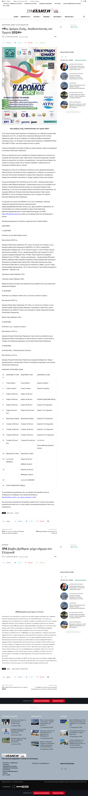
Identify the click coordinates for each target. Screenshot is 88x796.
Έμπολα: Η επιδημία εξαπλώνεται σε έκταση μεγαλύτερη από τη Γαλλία (76, 77)
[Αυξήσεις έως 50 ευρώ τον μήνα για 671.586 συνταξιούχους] (6, 722)
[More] (48, 521)
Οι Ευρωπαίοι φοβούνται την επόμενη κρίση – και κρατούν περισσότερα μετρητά (77, 67)
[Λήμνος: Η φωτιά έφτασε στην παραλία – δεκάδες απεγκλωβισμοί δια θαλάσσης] (64, 86)
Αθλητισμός (6, 25)
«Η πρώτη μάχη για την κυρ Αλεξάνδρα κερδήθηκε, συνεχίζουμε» (18, 731)
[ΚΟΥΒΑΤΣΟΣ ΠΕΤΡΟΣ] (3, 37)
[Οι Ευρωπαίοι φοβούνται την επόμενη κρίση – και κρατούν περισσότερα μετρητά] (64, 67)
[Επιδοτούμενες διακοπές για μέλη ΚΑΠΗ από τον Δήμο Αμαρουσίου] (64, 733)
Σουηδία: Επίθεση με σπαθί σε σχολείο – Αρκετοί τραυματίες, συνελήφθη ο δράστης (77, 96)
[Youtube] (85, 1)
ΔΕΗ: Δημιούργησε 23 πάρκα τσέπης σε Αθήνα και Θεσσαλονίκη (18, 740)
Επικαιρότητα (72, 83)
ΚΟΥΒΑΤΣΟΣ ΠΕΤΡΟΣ (12, 36)
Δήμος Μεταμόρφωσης (75, 102)
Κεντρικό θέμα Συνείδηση (76, 64)
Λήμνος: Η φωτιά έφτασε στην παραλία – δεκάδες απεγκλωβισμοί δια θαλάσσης (77, 86)
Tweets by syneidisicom (40, 763)
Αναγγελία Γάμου (58, 793)
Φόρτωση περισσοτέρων (72, 112)
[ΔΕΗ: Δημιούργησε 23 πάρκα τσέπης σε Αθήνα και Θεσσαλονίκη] (6, 740)
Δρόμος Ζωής (10, 513)
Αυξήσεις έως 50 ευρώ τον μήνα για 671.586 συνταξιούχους (18, 721)
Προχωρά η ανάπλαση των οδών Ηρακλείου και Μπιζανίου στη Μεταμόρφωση (77, 105)
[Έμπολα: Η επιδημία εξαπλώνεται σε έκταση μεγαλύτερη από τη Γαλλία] (64, 76)
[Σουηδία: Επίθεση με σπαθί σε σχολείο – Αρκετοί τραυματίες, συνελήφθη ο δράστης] (64, 95)
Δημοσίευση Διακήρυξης (41, 793)
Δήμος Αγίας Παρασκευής (20, 25)
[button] (84, 17)
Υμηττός (17, 513)
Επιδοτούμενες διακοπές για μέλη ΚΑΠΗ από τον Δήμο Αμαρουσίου (77, 732)
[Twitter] (83, 1)
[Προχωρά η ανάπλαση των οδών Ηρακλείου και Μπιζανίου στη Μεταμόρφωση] (64, 105)
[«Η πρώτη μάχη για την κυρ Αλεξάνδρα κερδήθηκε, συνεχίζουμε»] (6, 731)
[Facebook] (81, 1)
